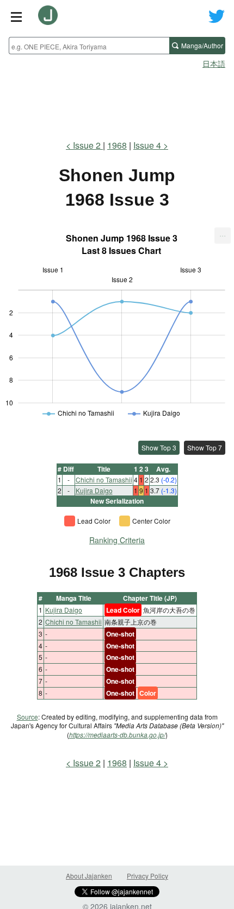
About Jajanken (89, 875)
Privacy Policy (147, 875)
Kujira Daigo (94, 490)
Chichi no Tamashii (104, 479)
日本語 (213, 63)
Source (27, 716)
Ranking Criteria (117, 540)
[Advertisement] (117, 101)
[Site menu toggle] (16, 16)
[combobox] (89, 45)
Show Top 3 (158, 447)
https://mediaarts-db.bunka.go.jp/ (117, 734)
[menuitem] (222, 235)
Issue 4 (147, 145)
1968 (117, 145)
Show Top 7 (204, 447)
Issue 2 (88, 145)
